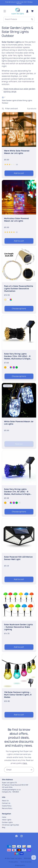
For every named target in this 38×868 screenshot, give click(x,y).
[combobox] (17, 19)
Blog (3, 827)
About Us (5, 801)
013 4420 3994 (7, 787)
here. (25, 763)
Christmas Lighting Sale (10, 825)
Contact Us (6, 803)
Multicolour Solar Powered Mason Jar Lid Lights (16, 219)
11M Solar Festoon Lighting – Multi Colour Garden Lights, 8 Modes (17, 694)
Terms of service (25, 862)
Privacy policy (13, 862)
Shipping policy (20, 865)
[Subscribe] (31, 769)
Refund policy (28, 858)
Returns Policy (7, 808)
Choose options (19, 308)
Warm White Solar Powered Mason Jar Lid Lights (16, 151)
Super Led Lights (16, 858)
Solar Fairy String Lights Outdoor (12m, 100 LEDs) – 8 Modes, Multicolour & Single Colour (17, 356)
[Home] (3, 97)
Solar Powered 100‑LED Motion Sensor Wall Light (18, 558)
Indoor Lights (6, 820)
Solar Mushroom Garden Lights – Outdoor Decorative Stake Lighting (18, 627)
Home (4, 817)
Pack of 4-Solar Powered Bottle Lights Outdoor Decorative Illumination (18, 288)
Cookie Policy (6, 806)
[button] (4, 11)
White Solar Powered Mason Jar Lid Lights (18, 422)
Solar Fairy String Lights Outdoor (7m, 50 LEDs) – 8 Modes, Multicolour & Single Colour (17, 491)
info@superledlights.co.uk (11, 790)
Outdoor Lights (7, 822)
